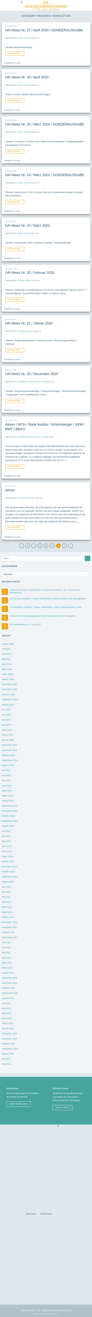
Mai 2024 (6, 780)
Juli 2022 (6, 887)
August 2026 (8, 644)
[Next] (70, 545)
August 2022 (8, 881)
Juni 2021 (6, 947)
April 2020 (7, 1013)
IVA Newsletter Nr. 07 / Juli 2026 (25, 624)
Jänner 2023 (8, 861)
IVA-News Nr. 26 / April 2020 (27, 77)
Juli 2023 (6, 831)
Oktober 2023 (8, 816)
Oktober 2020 (8, 988)
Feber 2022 (7, 912)
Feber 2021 (7, 968)
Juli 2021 (6, 942)
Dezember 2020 (9, 978)
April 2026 (7, 664)
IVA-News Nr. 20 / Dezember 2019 (31, 374)
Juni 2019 (6, 1064)
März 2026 (7, 669)
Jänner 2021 (8, 973)
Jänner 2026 (8, 679)
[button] (3, 5)
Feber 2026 (7, 674)
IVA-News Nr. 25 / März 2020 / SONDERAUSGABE (44, 124)
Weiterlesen (14, 53)
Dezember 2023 (9, 806)
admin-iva (35, 38)
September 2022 (10, 876)
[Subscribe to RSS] (43, 1118)
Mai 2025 (6, 719)
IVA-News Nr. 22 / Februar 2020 (29, 273)
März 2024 (7, 790)
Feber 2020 (7, 1023)
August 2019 (8, 1054)
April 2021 (7, 957)
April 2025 (7, 725)
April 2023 (7, 846)
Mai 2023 (6, 841)
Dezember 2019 (9, 1033)
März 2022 (7, 907)
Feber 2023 (7, 856)
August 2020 (8, 998)
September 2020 (10, 993)
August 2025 (8, 704)
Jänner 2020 (8, 1028)
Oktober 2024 (8, 755)
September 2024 (10, 760)
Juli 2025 (6, 709)
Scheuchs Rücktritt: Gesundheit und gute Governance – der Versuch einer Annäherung (45, 591)
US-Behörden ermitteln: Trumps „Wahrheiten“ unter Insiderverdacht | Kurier (45, 607)
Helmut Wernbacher (45, 382)
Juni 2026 (6, 654)
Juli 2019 (6, 1059)
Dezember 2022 (9, 866)
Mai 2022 (6, 897)
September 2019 (10, 1048)
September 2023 (10, 821)
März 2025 (7, 730)
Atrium (10, 490)
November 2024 (9, 750)
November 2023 (9, 811)
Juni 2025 (6, 714)
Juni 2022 (6, 892)
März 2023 (7, 851)
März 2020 (7, 1018)
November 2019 (9, 1038)
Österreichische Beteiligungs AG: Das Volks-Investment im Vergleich (42, 616)
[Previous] (21, 545)
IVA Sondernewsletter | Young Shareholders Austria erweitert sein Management (47, 598)
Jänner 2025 (8, 740)
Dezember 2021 (9, 922)
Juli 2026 (6, 649)
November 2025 (9, 689)
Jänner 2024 (8, 800)
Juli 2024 (6, 770)
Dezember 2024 (9, 745)
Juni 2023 (6, 836)
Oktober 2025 (8, 694)
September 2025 (10, 699)
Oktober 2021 (8, 932)
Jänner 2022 (8, 917)
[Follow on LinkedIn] (48, 1118)
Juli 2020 (6, 1003)
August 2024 (8, 765)
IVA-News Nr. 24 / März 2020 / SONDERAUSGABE (44, 175)
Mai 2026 (6, 659)
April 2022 (7, 902)
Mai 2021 (6, 952)
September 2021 (10, 937)
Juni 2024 (6, 775)
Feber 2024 (7, 795)
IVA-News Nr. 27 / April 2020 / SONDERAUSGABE (44, 30)
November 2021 (9, 927)
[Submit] (87, 558)
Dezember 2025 (9, 684)
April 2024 (7, 785)
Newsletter (11, 26)
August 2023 (8, 826)
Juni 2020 (6, 1008)
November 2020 (9, 983)
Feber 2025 (7, 735)
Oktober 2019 (8, 1043)
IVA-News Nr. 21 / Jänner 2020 (29, 323)
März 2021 (7, 962)
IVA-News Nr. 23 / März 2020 (27, 225)
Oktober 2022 (8, 871)
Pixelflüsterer (53, 1314)
